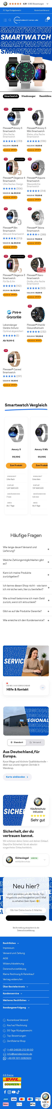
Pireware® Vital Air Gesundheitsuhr (36, 326)
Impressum (8, 948)
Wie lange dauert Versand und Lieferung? (20, 549)
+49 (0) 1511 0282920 (19, 1058)
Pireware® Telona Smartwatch (35, 229)
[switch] (45, 1105)
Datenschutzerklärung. (26, 930)
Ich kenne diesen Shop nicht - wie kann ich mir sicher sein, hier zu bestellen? (25, 587)
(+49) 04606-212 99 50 (20, 1050)
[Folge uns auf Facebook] (5, 1092)
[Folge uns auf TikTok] (18, 1092)
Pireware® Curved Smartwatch (12, 371)
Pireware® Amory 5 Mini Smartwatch (36, 130)
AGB (5, 958)
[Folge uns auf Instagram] (9, 1092)
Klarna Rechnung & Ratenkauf (18, 974)
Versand (37, 742)
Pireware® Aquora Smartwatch (36, 179)
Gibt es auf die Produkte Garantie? (22, 611)
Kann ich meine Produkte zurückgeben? (17, 575)
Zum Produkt (16, 465)
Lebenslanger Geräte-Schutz (10, 326)
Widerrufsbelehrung (13, 964)
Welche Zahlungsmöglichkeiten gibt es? (23, 562)
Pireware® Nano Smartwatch (35, 277)
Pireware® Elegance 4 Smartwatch (14, 179)
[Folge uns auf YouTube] (14, 1092)
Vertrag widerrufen (13, 979)
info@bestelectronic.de (19, 1054)
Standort (18, 742)
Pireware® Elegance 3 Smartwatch (14, 277)
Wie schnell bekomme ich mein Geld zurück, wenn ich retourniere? (23, 600)
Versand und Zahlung (14, 953)
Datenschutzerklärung (14, 969)
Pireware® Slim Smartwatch (10, 229)
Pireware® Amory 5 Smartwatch (12, 130)
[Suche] (11, 20)
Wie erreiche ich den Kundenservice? (23, 620)
